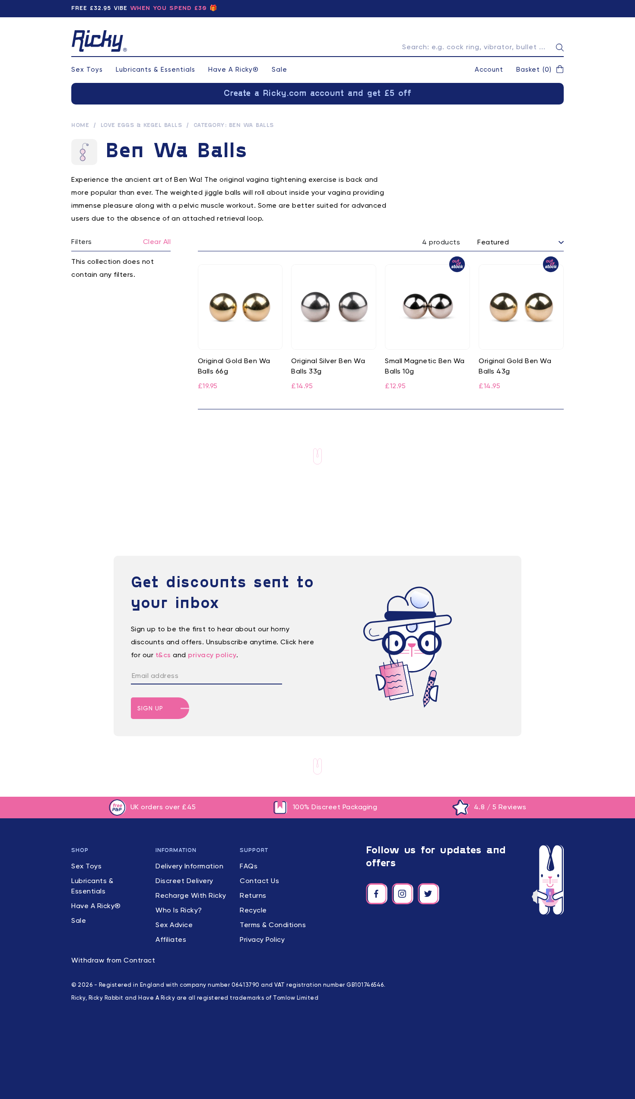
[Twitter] (428, 893)
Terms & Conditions (273, 925)
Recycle (253, 910)
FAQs (248, 866)
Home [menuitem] (80, 125)
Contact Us (259, 881)
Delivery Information (189, 866)
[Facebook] (376, 893)
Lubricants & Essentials (155, 70)
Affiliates (171, 940)
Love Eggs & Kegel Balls (141, 125)
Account (489, 70)
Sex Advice (174, 925)
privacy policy (212, 655)
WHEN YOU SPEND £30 (168, 8)
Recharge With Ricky (191, 896)
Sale (279, 70)
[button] (540, 70)
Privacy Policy (262, 940)
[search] (560, 47)
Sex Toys (87, 70)
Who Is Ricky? (179, 910)
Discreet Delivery (184, 881)
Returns (253, 896)
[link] (240, 328)
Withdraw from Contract (113, 960)
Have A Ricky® (233, 70)
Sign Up (150, 709)
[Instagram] (402, 893)
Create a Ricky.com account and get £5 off (318, 94)
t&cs (163, 655)
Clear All (157, 242)
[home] (99, 41)
